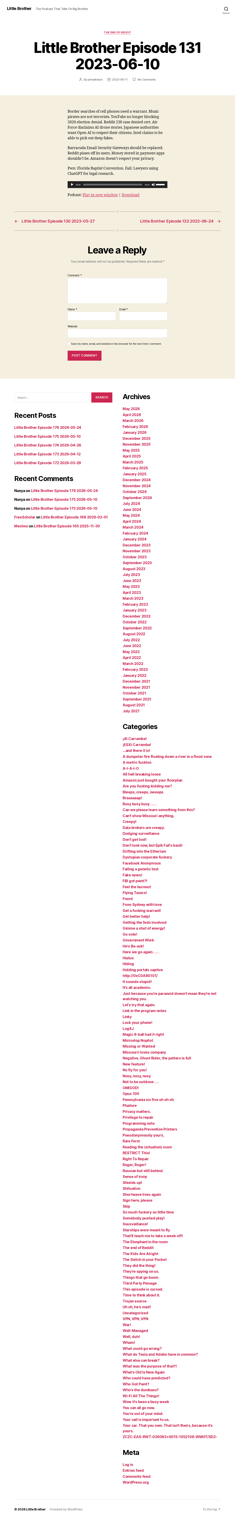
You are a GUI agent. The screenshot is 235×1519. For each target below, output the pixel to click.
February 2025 (135, 468)
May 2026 (131, 409)
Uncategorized (135, 1313)
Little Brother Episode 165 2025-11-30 (67, 526)
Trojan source (135, 1301)
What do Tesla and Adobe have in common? (160, 1354)
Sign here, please (137, 1200)
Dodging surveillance (141, 833)
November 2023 (137, 551)
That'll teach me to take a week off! (153, 1236)
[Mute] (153, 184)
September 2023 (137, 563)
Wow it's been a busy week (146, 1402)
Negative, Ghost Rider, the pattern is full (157, 1058)
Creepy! (129, 822)
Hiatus (128, 958)
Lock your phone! (137, 1022)
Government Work (138, 940)
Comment (75, 275)
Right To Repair (136, 1159)
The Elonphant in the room (145, 1242)
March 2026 (133, 421)
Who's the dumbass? (141, 1390)
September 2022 (137, 628)
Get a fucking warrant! (142, 910)
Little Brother (19, 9)
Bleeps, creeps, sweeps (143, 792)
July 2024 (131, 503)
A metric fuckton (137, 762)
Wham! (129, 1342)
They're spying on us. (141, 1271)
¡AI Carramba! (135, 739)
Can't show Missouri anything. (148, 816)
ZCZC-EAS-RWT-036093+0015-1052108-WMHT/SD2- (170, 1437)
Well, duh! (131, 1337)
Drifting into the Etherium (144, 851)
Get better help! (136, 916)
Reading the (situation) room (147, 1147)
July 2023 (131, 575)
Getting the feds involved (144, 922)
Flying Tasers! (135, 893)
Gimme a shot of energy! (144, 928)
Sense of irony (135, 1176)
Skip (126, 1206)
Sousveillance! (135, 1224)
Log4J (128, 1028)
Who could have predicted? (146, 1378)
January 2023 (134, 610)
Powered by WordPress (66, 1509)
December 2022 (137, 616)
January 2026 (135, 432)
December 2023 (137, 545)
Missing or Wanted (139, 1046)
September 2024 (137, 498)
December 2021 (136, 681)
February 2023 (135, 604)
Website (72, 326)
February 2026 (135, 427)
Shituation (131, 1188)
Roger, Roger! (134, 1165)
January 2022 (134, 675)
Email (123, 309)
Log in (128, 1464)
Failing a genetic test (140, 869)
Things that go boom (140, 1277)
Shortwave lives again (142, 1194)
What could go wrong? (142, 1348)
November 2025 (137, 444)
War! (127, 1325)
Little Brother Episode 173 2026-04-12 (47, 454)
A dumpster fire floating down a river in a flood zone (167, 756)
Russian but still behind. (143, 1171)
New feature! (134, 1064)
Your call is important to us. (146, 1420)
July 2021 (131, 711)
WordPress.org (136, 1482)
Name (72, 309)
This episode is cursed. (143, 1289)
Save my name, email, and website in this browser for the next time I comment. (116, 343)
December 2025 (137, 438)
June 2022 (132, 646)
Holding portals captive (143, 970)
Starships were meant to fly (146, 1230)
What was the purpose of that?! (150, 1366)
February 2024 (135, 533)
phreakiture (95, 79)
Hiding (128, 964)
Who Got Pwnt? (136, 1384)
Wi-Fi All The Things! (141, 1396)
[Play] (72, 184)
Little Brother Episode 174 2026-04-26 (47, 445)
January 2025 (134, 474)
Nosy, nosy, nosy (137, 1076)
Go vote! (130, 934)
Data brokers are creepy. (144, 828)
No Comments (147, 79)
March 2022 (133, 664)
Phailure (130, 1105)
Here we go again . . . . (141, 952)
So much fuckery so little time (148, 1212)
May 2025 (131, 450)
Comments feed (137, 1476)
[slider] (161, 184)
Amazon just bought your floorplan (152, 780)
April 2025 (132, 456)
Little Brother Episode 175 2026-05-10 (47, 436)
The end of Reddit (117, 32)
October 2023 (135, 557)
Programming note (139, 1123)
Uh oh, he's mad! (137, 1307)
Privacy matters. (137, 1111)
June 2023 (132, 581)
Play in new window (100, 195)
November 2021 (136, 687)
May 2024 (131, 515)
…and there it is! (136, 750)
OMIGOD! (131, 1088)
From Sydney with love (142, 904)
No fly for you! (135, 1070)
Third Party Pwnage (140, 1283)
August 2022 (134, 634)
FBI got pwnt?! (135, 881)
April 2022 (132, 658)
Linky (127, 1017)
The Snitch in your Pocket (145, 1259)
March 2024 (133, 527)
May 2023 (131, 586)
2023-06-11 (119, 79)
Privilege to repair (138, 1117)
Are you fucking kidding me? (147, 786)
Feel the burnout (137, 887)
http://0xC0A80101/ (140, 976)
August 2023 (134, 569)
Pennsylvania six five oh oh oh (148, 1100)
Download (130, 195)
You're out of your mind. (143, 1413)
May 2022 (131, 652)
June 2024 (132, 509)
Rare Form (131, 1141)
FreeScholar (24, 517)
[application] (117, 184)
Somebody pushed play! (143, 1218)
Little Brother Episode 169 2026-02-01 (74, 517)
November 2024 (137, 486)
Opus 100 (131, 1094)
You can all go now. (139, 1408)
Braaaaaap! (132, 798)
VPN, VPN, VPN (135, 1319)
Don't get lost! (135, 839)
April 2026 (132, 415)
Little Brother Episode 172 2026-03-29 (47, 463)
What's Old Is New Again (144, 1372)
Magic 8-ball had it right (143, 1034)
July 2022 (131, 640)
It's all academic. (137, 987)
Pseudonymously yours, (143, 1135)
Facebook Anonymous (142, 863)
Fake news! (132, 875)
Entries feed (133, 1470)
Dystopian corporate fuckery (147, 857)
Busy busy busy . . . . (139, 804)
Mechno (21, 526)
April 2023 (132, 592)
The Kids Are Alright (140, 1254)
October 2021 (134, 693)
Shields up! (132, 1183)
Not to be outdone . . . (141, 1082)
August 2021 (134, 705)
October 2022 (135, 622)
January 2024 (135, 539)
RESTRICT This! (136, 1153)
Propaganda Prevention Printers (150, 1129)
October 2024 (135, 492)
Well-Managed (135, 1331)
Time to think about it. (141, 1295)
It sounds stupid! (137, 982)
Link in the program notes (144, 1011)
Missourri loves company (144, 1052)
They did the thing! (139, 1265)
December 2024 (137, 480)
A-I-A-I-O (131, 768)
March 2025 (133, 462)
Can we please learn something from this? (159, 810)
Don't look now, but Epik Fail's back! (153, 845)
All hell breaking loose (142, 774)
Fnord (128, 899)
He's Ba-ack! (133, 946)
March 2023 (133, 598)
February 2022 (135, 669)
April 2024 (132, 521)
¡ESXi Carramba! (137, 745)
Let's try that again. (139, 1005)
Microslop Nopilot (138, 1040)
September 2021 (137, 699)
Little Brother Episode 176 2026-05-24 (47, 427)
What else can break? (141, 1360)
